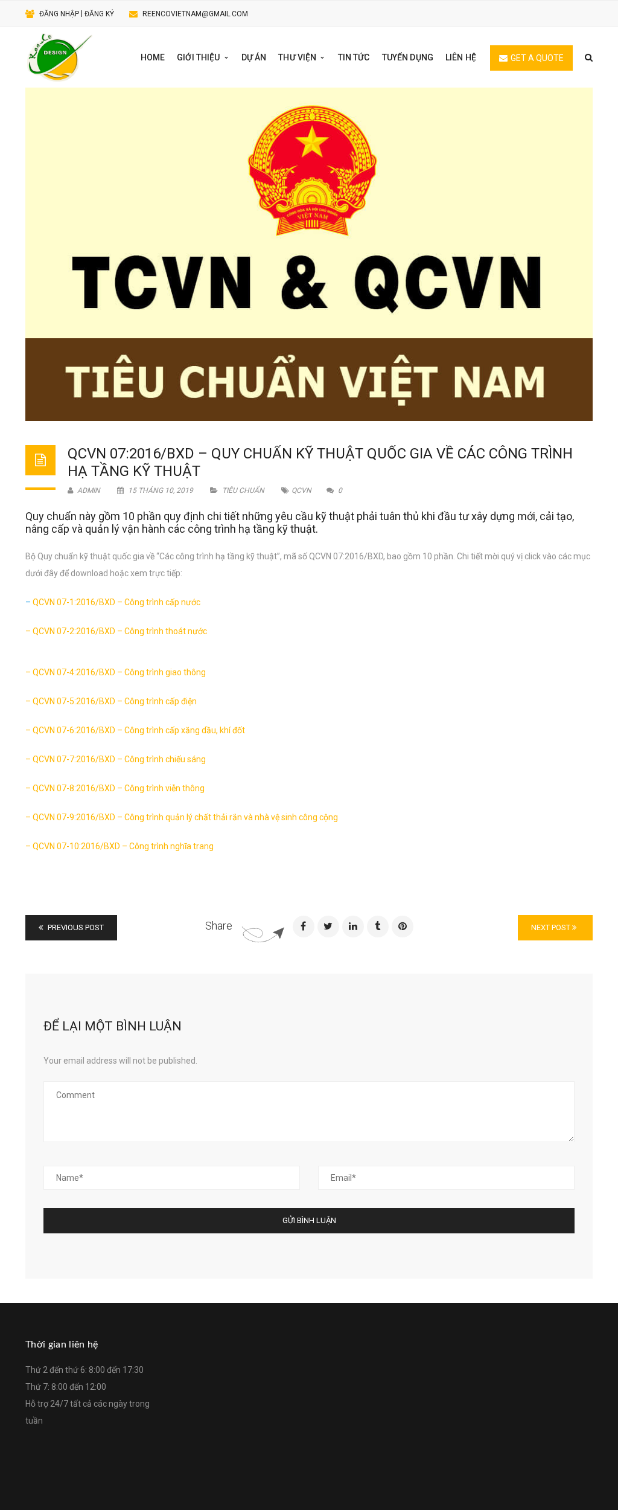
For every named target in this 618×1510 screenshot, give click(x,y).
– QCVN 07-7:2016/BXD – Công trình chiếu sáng (115, 759)
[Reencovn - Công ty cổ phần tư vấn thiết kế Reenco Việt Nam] (59, 57)
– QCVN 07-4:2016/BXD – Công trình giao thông (115, 672)
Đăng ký (99, 14)
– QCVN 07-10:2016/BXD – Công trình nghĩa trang (119, 846)
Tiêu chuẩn (243, 490)
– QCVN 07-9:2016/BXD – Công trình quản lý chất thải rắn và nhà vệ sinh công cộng (181, 817)
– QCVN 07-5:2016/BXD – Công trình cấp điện (111, 701)
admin (87, 490)
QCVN (301, 490)
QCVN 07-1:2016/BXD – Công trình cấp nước (116, 602)
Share (218, 925)
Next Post (551, 927)
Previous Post (75, 927)
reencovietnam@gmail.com (195, 14)
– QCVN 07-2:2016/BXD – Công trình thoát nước (116, 631)
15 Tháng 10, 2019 (160, 490)
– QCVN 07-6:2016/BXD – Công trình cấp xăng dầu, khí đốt (135, 730)
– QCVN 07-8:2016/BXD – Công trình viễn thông (115, 788)
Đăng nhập (59, 14)
